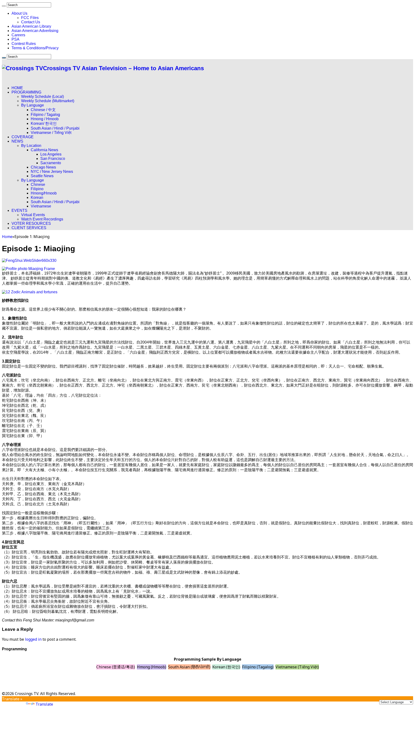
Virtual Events (33, 215)
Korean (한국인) (226, 667)
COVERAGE (23, 137)
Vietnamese (41, 206)
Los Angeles (50, 154)
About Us (19, 13)
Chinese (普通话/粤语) (115, 667)
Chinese (38, 184)
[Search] (4, 6)
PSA (15, 39)
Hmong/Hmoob (44, 193)
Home (7, 236)
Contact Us (30, 22)
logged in (33, 639)
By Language (32, 105)
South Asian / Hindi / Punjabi (55, 128)
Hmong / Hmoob (45, 119)
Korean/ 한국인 (44, 123)
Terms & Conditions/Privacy (35, 48)
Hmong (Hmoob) (151, 667)
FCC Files (30, 18)
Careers (18, 35)
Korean (37, 197)
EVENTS (19, 210)
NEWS (17, 141)
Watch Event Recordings (42, 219)
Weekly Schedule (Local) (42, 96)
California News (44, 150)
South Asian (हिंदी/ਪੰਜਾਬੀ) (189, 667)
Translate (44, 704)
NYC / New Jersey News (52, 171)
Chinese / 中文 (43, 110)
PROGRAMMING (26, 92)
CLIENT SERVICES (29, 228)
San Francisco (52, 159)
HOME (17, 88)
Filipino (37, 189)
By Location (31, 146)
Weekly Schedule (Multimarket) (47, 101)
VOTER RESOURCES (31, 223)
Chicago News (43, 167)
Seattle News (42, 176)
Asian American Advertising (35, 31)
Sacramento (50, 163)
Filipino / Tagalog (45, 115)
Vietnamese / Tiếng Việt (51, 133)
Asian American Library (31, 26)
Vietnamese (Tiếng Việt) (297, 667)
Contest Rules (24, 44)
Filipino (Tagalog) (258, 667)
